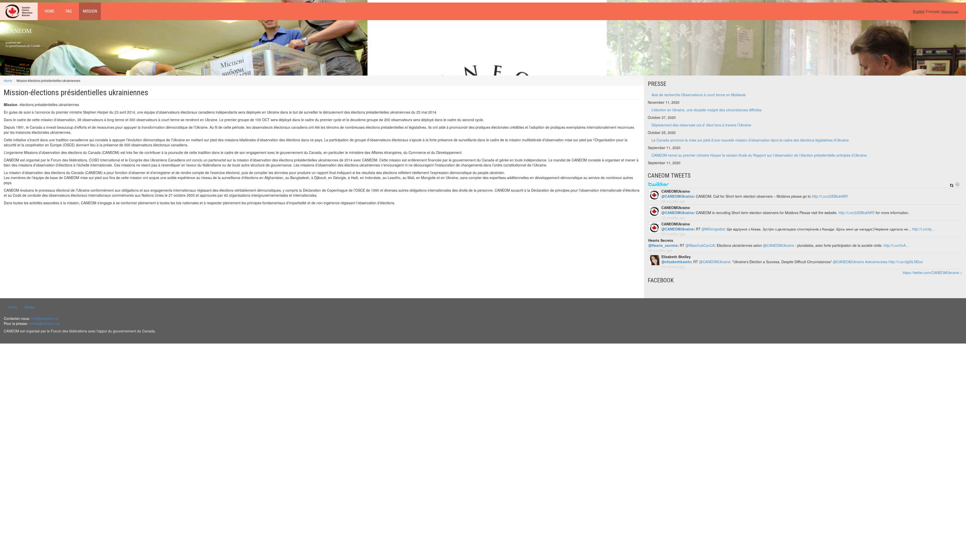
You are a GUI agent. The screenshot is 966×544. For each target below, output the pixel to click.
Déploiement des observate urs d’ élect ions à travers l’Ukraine (701, 124)
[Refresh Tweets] (952, 184)
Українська (949, 11)
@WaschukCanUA (700, 245)
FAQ (68, 11)
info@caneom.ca (44, 318)
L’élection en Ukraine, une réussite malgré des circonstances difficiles (706, 109)
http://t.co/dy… (923, 228)
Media (29, 307)
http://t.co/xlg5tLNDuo (906, 261)
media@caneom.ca (44, 323)
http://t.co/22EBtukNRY (830, 196)
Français (933, 11)
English (918, 11)
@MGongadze (713, 228)
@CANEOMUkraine (677, 196)
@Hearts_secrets (662, 245)
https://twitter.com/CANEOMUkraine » (932, 272)
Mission (90, 11)
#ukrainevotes (876, 261)
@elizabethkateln (676, 261)
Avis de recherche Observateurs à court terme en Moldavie (699, 94)
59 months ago (673, 201)
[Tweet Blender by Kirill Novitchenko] (957, 184)
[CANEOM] (19, 11)
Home (49, 11)
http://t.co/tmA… (896, 245)
